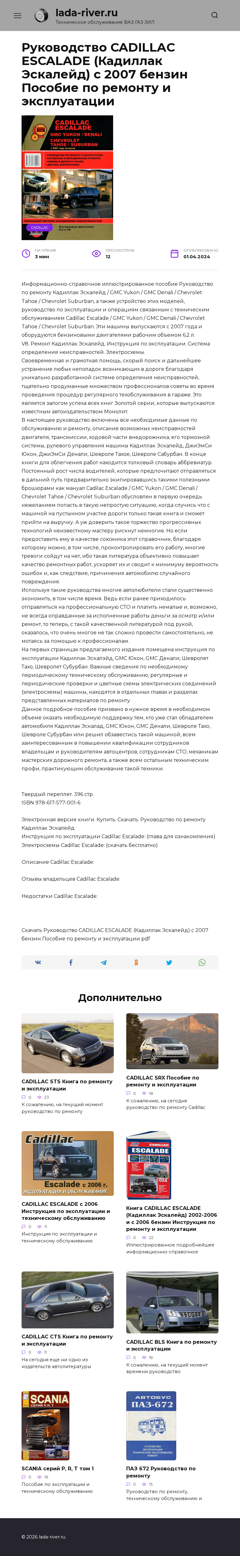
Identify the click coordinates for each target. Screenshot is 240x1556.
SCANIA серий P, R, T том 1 (58, 1469)
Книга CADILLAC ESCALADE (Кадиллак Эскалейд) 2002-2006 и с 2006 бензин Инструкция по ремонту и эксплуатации (171, 1218)
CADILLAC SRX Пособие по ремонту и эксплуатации (162, 1081)
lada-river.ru (87, 13)
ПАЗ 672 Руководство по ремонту (161, 1472)
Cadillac (39, 227)
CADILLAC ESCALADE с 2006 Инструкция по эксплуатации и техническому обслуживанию (66, 1211)
